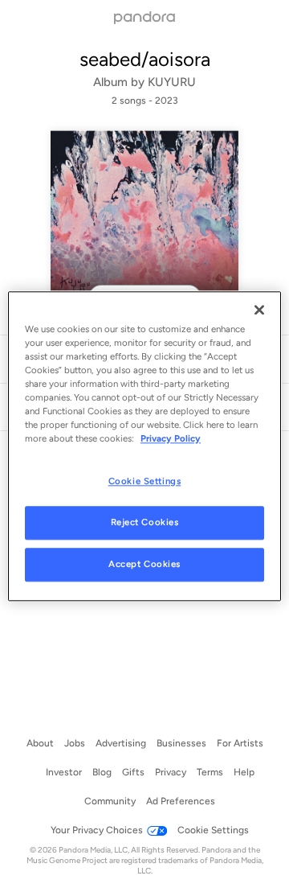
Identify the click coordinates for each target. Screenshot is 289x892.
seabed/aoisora (144, 59)
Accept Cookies (144, 563)
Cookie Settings (144, 481)
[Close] (259, 309)
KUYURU (172, 82)
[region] (144, 446)
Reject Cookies (145, 522)
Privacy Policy (170, 438)
